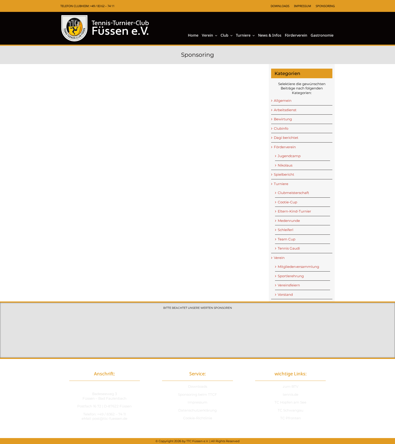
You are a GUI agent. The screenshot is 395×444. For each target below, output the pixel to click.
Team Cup (286, 239)
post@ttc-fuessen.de (109, 418)
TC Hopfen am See (290, 402)
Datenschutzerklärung (197, 410)
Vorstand (285, 294)
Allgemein (282, 100)
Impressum (197, 402)
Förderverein (285, 147)
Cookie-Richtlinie (197, 418)
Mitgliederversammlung (298, 266)
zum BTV (290, 386)
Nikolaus (285, 165)
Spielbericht (284, 174)
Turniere (281, 184)
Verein (279, 258)
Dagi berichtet (286, 137)
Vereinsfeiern (289, 285)
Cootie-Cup (287, 202)
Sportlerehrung (291, 276)
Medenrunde (289, 220)
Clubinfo (281, 128)
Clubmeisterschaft (293, 193)
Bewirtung (283, 119)
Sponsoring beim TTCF (197, 394)
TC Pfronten (290, 418)
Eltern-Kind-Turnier (294, 211)
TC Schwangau (290, 410)
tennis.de (290, 394)
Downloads (197, 386)
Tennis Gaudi (289, 248)
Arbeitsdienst (285, 110)
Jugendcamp (289, 156)
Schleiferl (285, 230)
